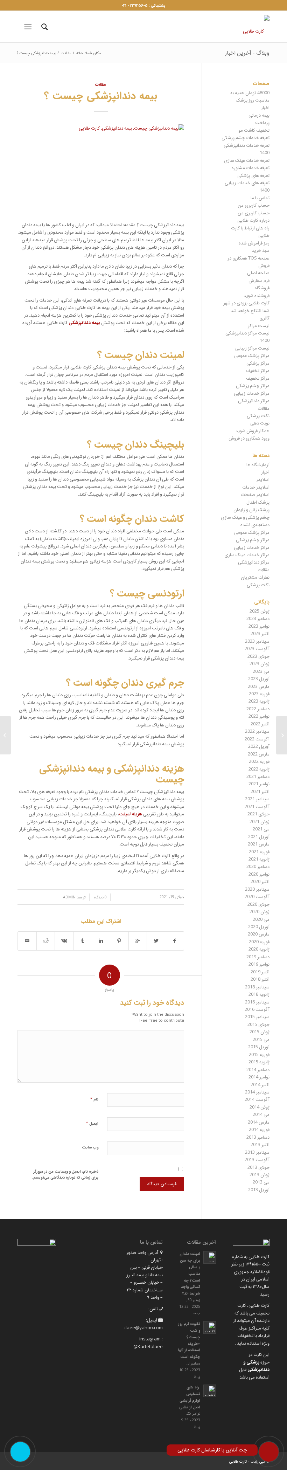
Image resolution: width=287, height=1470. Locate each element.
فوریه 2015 (259, 1054)
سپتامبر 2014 (257, 1092)
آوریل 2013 (259, 1189)
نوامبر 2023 (259, 626)
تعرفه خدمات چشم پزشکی (246, 137)
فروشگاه (262, 287)
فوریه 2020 (259, 941)
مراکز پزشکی (258, 363)
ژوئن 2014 (260, 1107)
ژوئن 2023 (260, 663)
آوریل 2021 (259, 836)
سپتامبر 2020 (257, 889)
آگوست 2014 (257, 1099)
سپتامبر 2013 (257, 1152)
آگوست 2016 (257, 1009)
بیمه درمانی (259, 115)
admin (69, 897)
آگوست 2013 (257, 1159)
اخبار (265, 107)
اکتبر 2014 (260, 1084)
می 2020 (261, 919)
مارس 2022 (259, 754)
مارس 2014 (259, 1122)
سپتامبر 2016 (257, 1002)
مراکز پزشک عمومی (252, 355)
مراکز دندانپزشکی (254, 400)
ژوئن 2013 (260, 1174)
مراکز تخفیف (258, 370)
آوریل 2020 (259, 926)
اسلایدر (263, 479)
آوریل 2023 (259, 678)
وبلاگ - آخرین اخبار (247, 52)
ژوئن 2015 (260, 1031)
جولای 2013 (258, 1167)
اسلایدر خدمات (256, 487)
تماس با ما (260, 197)
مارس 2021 (259, 844)
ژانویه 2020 (259, 949)
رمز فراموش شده (254, 243)
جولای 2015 (258, 1024)
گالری (264, 318)
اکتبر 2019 (260, 971)
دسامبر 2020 (258, 866)
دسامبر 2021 (258, 776)
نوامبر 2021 (259, 783)
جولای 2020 (258, 904)
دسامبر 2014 (258, 1069)
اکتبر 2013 (260, 1144)
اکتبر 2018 (260, 979)
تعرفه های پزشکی (253, 175)
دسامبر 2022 (258, 708)
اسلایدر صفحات (255, 494)
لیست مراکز (259, 325)
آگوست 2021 (257, 806)
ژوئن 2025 (260, 611)
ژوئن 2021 (260, 821)
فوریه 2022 (259, 761)
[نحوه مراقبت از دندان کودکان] (281, 735)
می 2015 (261, 1039)
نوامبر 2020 (259, 874)
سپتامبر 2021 (257, 798)
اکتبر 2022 (260, 723)
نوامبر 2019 (259, 964)
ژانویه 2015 (259, 1061)
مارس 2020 (259, 934)
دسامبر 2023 (258, 618)
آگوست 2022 (257, 739)
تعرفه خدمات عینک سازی (247, 160)
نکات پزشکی (258, 415)
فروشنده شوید (257, 295)
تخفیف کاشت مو (254, 130)
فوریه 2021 (259, 851)
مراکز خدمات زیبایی (252, 393)
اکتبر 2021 (260, 791)
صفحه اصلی (258, 272)
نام (94, 1099)
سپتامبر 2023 (257, 641)
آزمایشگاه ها (258, 464)
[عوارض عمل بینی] (5, 735)
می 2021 (261, 829)
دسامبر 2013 (258, 1137)
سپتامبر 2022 (257, 731)
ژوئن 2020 (260, 911)
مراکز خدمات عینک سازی (247, 554)
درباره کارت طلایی (253, 220)
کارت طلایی (238, 1461)
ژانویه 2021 (259, 859)
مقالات (66, 52)
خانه (79, 52)
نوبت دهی (260, 423)
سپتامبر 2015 (257, 1016)
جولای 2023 (258, 656)
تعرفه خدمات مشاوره (251, 167)
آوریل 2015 (259, 1046)
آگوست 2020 (257, 896)
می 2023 (261, 671)
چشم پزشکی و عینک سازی (245, 517)
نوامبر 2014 (259, 1077)
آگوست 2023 (257, 648)
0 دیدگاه (100, 897)
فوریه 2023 (259, 693)
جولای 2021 (258, 813)
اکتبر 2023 (260, 633)
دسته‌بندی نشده (255, 524)
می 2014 (261, 1114)
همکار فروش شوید (253, 430)
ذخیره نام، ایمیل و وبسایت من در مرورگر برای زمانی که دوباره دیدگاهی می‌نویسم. (65, 1174)
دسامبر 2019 (258, 956)
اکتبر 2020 (260, 881)
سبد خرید (261, 250)
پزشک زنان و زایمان (251, 509)
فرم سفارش (259, 280)
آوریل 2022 (259, 746)
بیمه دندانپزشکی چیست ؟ (100, 95)
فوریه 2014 (259, 1129)
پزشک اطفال (258, 502)
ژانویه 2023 (259, 701)
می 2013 (261, 1182)
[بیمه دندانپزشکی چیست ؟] (101, 168)
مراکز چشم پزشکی (253, 385)
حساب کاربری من (254, 205)
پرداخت (262, 122)
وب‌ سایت (90, 1147)
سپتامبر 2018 (257, 987)
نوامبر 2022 (259, 716)
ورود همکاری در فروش (249, 438)
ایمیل (92, 1123)
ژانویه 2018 (259, 994)
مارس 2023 (259, 686)
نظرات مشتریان (255, 577)
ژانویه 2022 (259, 769)
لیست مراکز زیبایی (252, 348)
